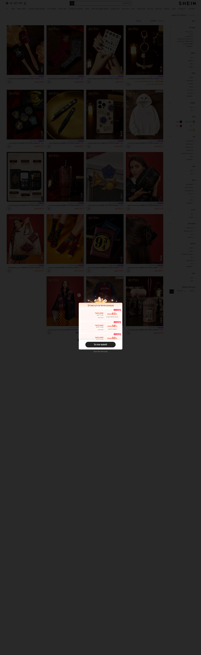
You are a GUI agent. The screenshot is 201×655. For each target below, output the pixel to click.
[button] (79, 295)
